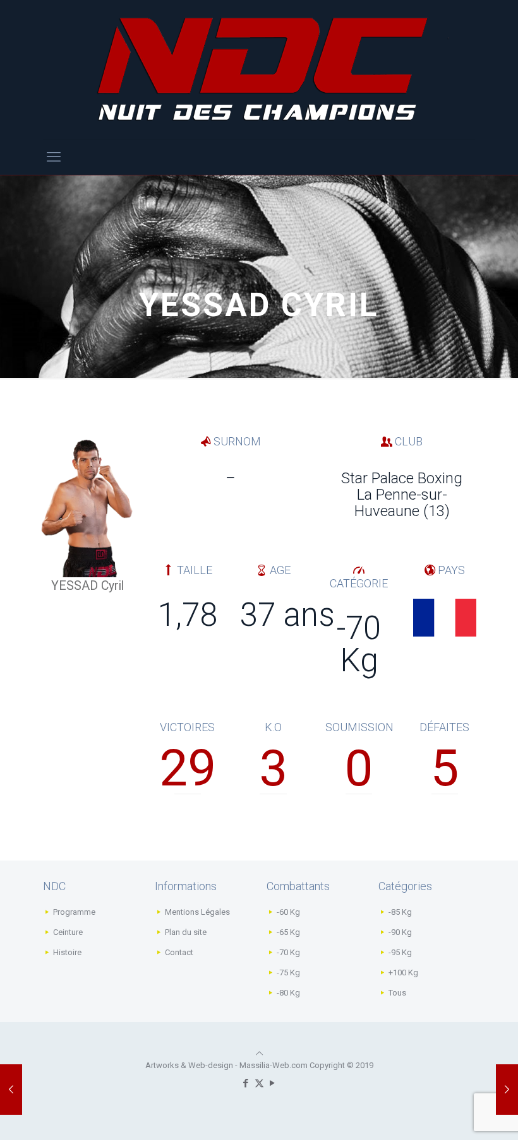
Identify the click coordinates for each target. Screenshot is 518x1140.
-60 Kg (288, 912)
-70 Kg (288, 952)
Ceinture (68, 932)
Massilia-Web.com (273, 1065)
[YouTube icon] (272, 1083)
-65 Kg (288, 932)
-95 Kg (400, 952)
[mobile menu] (53, 157)
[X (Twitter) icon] (259, 1083)
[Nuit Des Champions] (259, 69)
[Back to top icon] (259, 1053)
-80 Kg (288, 992)
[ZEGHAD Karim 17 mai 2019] (507, 1089)
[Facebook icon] (246, 1083)
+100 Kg (403, 972)
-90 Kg (400, 932)
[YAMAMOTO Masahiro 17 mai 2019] (11, 1089)
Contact (179, 952)
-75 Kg (288, 972)
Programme (74, 912)
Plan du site (186, 932)
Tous (397, 992)
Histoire (67, 952)
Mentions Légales (197, 912)
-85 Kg (400, 912)
